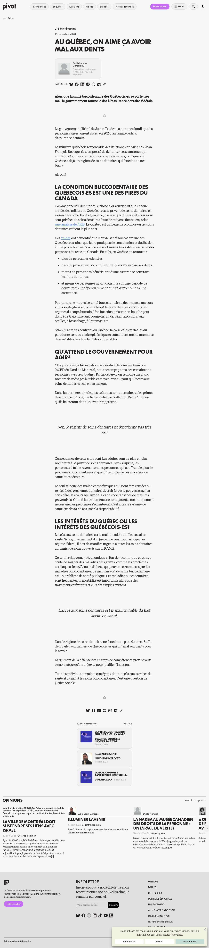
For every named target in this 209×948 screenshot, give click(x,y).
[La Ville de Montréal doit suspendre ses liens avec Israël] (86, 736)
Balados (104, 6)
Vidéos (89, 6)
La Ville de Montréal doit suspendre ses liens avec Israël (110, 733)
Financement (156, 904)
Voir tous (127, 723)
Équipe (152, 887)
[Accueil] (9, 6)
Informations (39, 6)
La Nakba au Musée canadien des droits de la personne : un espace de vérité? (110, 773)
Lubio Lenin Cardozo (108, 758)
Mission (153, 881)
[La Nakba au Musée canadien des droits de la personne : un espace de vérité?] (86, 777)
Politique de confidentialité (17, 941)
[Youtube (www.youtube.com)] (106, 916)
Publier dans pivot (159, 915)
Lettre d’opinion (67, 28)
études (65, 238)
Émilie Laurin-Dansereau (80, 64)
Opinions (74, 6)
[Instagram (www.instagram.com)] (89, 916)
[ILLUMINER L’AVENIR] (86, 758)
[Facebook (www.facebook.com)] (83, 916)
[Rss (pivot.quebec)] (111, 916)
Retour (11, 18)
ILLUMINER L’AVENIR (106, 754)
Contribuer (155, 893)
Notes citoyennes (124, 6)
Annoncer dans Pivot (161, 910)
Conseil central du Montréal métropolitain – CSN (33, 809)
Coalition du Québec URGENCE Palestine (107, 740)
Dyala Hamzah (103, 779)
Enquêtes (58, 6)
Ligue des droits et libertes (39, 813)
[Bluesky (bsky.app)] (78, 916)
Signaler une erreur (160, 921)
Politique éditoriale (160, 898)
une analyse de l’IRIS (70, 224)
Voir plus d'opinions (195, 800)
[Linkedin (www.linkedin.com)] (94, 916)
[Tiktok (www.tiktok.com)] (100, 916)
